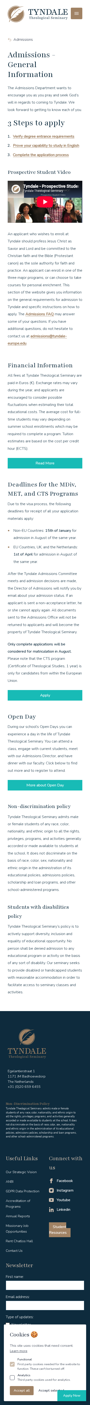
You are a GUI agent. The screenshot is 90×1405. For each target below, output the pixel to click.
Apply (45, 695)
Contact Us (14, 1250)
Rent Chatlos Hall (19, 1241)
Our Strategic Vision (21, 1172)
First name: (15, 1276)
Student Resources (58, 1229)
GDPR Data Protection (22, 1191)
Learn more (18, 1350)
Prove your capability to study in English (46, 145)
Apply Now (71, 1395)
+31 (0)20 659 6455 (24, 1086)
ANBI (9, 1181)
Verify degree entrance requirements (43, 136)
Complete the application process (41, 155)
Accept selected (51, 1390)
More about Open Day (45, 785)
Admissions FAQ (39, 314)
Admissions (23, 39)
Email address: (18, 1297)
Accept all (22, 1390)
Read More (45, 463)
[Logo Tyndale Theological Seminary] (38, 14)
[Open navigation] (76, 13)
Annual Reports (18, 1216)
